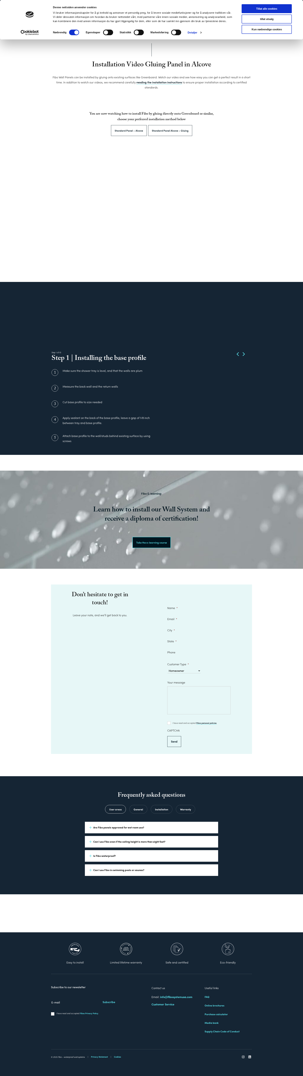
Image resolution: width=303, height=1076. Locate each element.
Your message (176, 682)
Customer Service (163, 1004)
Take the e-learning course (151, 542)
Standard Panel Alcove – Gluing (170, 130)
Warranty (185, 809)
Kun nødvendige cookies (267, 29)
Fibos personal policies (206, 723)
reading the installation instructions (159, 82)
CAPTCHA (173, 730)
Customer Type (178, 664)
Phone (171, 652)
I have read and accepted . (195, 723)
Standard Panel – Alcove (129, 130)
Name (172, 608)
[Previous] (238, 354)
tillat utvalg (267, 19)
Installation (161, 809)
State (172, 641)
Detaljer (192, 32)
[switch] (108, 32)
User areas (115, 809)
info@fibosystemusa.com (176, 997)
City (171, 630)
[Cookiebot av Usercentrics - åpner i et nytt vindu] (29, 32)
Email (172, 619)
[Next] (243, 354)
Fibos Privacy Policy (89, 1013)
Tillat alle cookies (266, 8)
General (138, 809)
